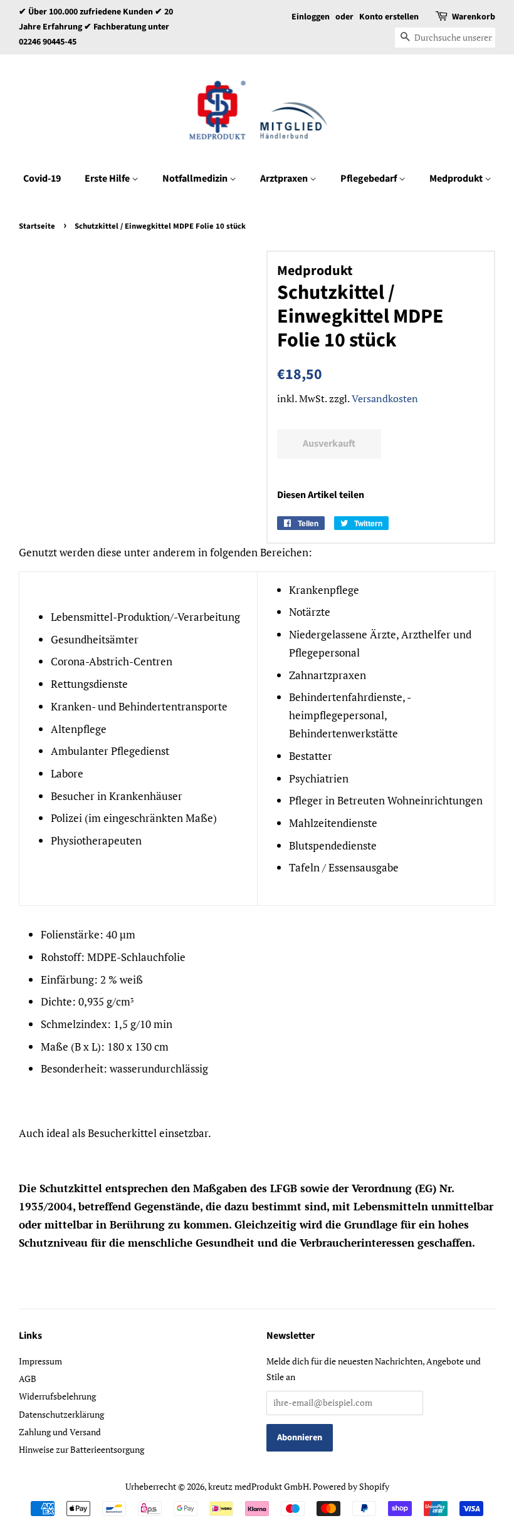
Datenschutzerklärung (61, 1414)
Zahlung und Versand (60, 1432)
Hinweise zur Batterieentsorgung (81, 1449)
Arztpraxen (285, 178)
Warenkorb (473, 17)
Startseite (37, 226)
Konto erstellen (389, 17)
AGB (27, 1379)
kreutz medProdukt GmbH (258, 1486)
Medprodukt (457, 178)
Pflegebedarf (369, 178)
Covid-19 (42, 178)
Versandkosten (385, 398)
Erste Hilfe (108, 178)
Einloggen (310, 17)
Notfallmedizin (195, 178)
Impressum (40, 1361)
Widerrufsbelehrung (57, 1396)
